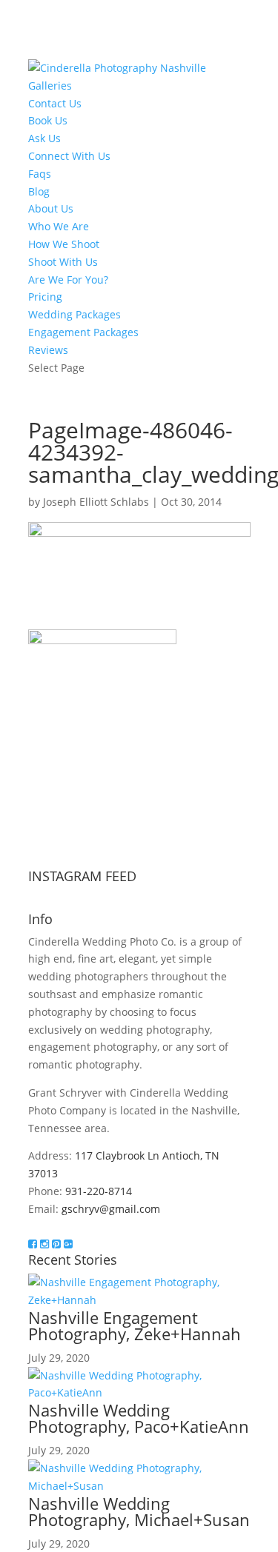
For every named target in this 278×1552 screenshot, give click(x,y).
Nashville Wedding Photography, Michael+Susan (139, 1511)
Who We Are (58, 226)
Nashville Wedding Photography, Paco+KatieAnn (138, 1418)
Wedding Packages (74, 314)
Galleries (50, 85)
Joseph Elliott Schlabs (96, 502)
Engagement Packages (83, 332)
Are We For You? (68, 279)
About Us (50, 208)
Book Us (47, 120)
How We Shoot (63, 244)
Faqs (39, 174)
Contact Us (55, 103)
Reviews (48, 350)
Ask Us (44, 138)
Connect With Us (69, 156)
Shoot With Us (63, 262)
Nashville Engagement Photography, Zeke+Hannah (134, 1325)
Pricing (45, 297)
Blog (39, 191)
